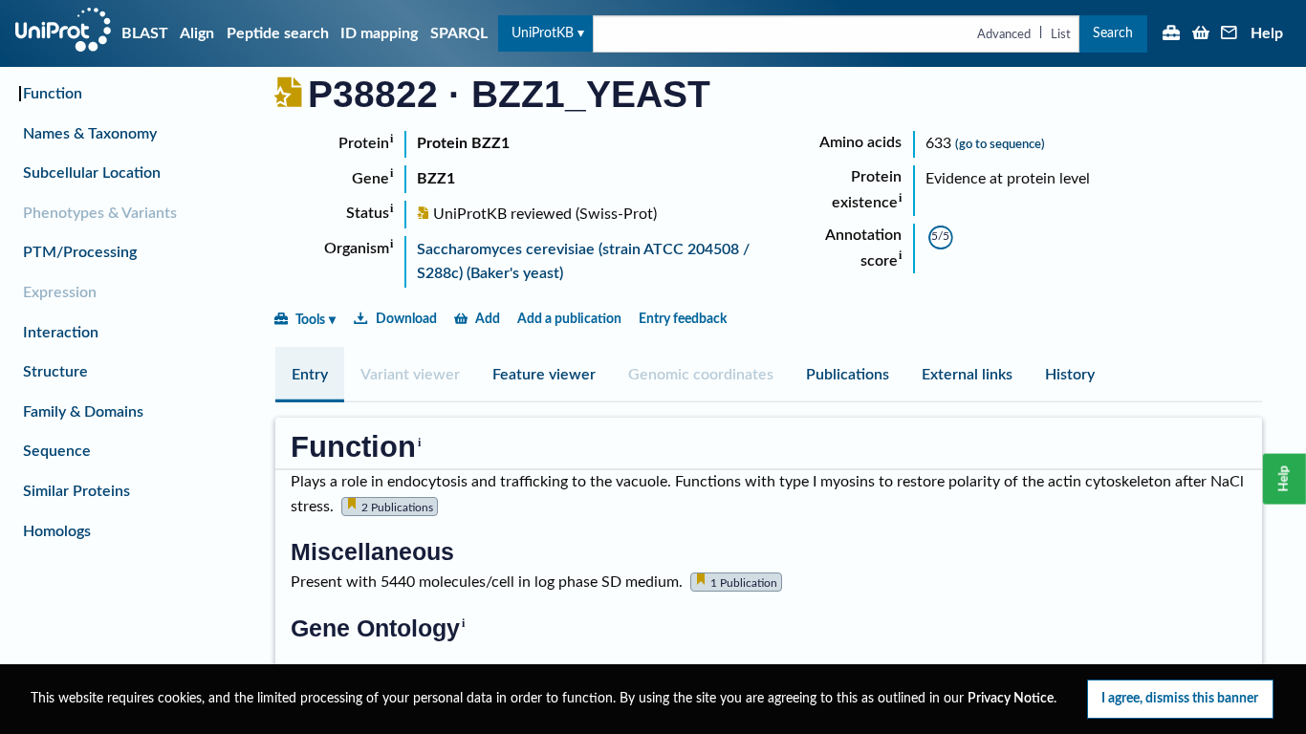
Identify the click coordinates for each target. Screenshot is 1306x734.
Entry (310, 374)
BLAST (144, 33)
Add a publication (569, 319)
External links (967, 374)
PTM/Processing (80, 252)
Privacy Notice (1011, 698)
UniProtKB (543, 33)
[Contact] (1229, 34)
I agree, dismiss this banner (1179, 698)
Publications (847, 374)
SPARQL (459, 33)
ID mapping (379, 33)
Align (197, 33)
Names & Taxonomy (90, 133)
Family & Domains (83, 412)
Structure (55, 371)
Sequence (57, 451)
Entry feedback (683, 319)
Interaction (60, 332)
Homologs (57, 531)
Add (487, 319)
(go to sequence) (1000, 144)
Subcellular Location (92, 173)
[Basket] (1200, 34)
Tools (310, 320)
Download (406, 319)
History (1070, 374)
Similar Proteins (76, 491)
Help (1267, 33)
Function (52, 93)
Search (1113, 33)
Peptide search (278, 33)
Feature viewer (544, 374)
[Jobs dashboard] (1171, 34)
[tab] (309, 374)
